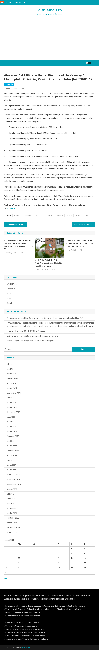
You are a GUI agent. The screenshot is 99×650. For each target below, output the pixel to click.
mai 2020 (10, 503)
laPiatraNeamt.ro (48, 599)
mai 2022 (10, 441)
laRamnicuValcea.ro (12, 616)
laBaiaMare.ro (28, 629)
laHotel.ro (36, 595)
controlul (49, 215)
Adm (23, 88)
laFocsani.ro (50, 609)
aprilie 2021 (11, 465)
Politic (9, 298)
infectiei (79, 215)
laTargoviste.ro (39, 636)
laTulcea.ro (35, 639)
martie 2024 (12, 407)
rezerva (8, 219)
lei (87, 215)
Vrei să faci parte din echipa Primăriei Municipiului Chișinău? (31, 341)
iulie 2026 (11, 364)
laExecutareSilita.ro (21, 599)
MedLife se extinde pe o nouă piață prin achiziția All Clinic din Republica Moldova (48, 263)
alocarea (28, 215)
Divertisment (12, 284)
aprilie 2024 (11, 403)
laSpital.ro (27, 595)
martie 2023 (12, 431)
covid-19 (60, 215)
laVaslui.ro (9, 626)
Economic (9, 84)
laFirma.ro (70, 595)
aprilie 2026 (11, 374)
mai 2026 (10, 369)
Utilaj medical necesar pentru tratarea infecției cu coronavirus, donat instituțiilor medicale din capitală (84, 225)
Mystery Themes (27, 647)
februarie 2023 (13, 436)
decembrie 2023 (13, 412)
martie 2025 (12, 388)
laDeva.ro (40, 609)
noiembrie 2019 (13, 532)
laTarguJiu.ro (10, 639)
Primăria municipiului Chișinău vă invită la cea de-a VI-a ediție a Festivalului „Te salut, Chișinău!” (45, 318)
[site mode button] (88, 63)
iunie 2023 (11, 417)
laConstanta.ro (48, 606)
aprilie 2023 (11, 427)
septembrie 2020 (14, 484)
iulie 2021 (11, 460)
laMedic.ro (17, 595)
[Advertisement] (49, 41)
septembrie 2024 (14, 393)
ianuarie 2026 (12, 378)
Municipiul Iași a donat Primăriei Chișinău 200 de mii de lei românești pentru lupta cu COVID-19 (18, 245)
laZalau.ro (44, 639)
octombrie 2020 (13, 479)
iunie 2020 (11, 499)
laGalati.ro (70, 606)
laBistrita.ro (39, 629)
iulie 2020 (11, 494)
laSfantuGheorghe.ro (30, 623)
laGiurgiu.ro (61, 609)
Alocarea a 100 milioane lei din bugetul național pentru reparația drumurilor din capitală (80, 243)
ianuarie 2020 (12, 523)
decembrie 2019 (13, 527)
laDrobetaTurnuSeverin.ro (31, 616)
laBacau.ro (17, 629)
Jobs (9, 294)
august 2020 (12, 489)
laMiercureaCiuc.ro (73, 609)
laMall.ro (54, 595)
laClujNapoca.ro (34, 606)
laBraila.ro (20, 633)
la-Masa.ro (45, 595)
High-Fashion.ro (61, 599)
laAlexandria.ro (31, 626)
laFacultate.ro (81, 595)
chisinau (39, 215)
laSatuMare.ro (39, 633)
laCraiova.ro (60, 606)
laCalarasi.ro (31, 609)
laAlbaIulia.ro (19, 626)
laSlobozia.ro (27, 636)
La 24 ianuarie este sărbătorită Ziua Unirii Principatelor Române (32, 336)
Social (9, 303)
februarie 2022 (13, 451)
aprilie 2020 (11, 508)
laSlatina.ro (16, 636)
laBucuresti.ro (21, 606)
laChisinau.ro (49, 10)
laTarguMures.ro (22, 639)
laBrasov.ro (8, 623)
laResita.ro (28, 633)
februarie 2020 (13, 518)
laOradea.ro (9, 612)
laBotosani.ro (9, 633)
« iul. (5, 578)
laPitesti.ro (19, 612)
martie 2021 (12, 470)
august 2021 (12, 455)
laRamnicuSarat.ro (32, 612)
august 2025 (12, 383)
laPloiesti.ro (80, 606)
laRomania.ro (9, 606)
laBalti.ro (71, 599)
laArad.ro (7, 629)
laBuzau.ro (21, 609)
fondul (69, 215)
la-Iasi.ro (17, 623)
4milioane (17, 215)
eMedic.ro (8, 595)
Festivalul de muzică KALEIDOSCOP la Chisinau (26, 331)
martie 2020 (12, 513)
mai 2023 (10, 422)
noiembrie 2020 (13, 475)
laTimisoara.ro (10, 609)
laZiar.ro (62, 595)
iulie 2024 (11, 398)
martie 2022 (12, 446)
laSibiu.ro (7, 636)
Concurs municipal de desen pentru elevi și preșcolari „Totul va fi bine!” (17, 225)
